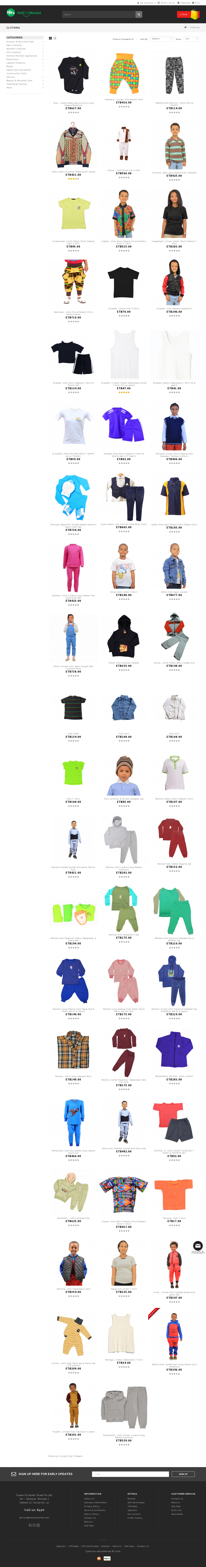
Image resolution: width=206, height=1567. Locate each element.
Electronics (12, 59)
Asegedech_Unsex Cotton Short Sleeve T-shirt (174, 242)
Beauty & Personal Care (19, 80)
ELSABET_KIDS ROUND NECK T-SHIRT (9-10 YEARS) (73, 455)
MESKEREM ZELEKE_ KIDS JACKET (174, 1076)
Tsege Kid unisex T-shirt (124, 1289)
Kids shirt (124, 733)
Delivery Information (95, 1502)
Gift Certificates (136, 1502)
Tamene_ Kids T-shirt (174, 1218)
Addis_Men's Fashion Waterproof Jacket (73, 172)
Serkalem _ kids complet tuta (73, 1218)
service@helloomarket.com (34, 1517)
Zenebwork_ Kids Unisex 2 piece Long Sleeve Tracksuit (124, 1436)
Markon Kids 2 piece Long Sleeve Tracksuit (124, 868)
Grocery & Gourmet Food (20, 41)
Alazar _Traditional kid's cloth (123, 170)
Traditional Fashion (16, 84)
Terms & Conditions (94, 1510)
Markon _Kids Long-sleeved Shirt (73, 1076)
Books (9, 66)
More (9, 87)
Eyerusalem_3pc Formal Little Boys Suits (124, 524)
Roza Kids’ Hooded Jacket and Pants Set (124, 1148)
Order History (135, 1518)
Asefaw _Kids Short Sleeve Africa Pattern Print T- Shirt (123, 242)
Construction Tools (16, 73)
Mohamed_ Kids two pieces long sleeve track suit (73, 1151)
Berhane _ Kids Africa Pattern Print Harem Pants (73, 313)
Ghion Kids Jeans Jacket (174, 592)
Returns (88, 1522)
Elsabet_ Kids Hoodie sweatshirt (174, 308)
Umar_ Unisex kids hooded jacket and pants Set (174, 1293)
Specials (132, 1510)
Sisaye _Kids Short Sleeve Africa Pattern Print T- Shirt (124, 1222)
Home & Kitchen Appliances (21, 56)
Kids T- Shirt (73, 799)
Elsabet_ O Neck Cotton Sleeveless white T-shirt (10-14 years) (123, 384)
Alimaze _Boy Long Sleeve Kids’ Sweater (174, 173)
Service (10, 77)
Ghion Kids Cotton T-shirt (123, 592)
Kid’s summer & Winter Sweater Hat (124, 799)
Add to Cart (73, 98)
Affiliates (132, 1506)
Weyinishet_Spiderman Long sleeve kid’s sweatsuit (174, 1365)
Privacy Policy (92, 1506)
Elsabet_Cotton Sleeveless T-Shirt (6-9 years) (174, 384)
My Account (134, 1514)
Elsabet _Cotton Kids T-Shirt (124, 308)
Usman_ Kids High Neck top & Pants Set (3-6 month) (73, 1364)
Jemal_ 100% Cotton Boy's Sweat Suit (174, 663)
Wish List (176, 1510)
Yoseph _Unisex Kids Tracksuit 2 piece (73, 1432)
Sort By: (144, 39)
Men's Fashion (14, 45)
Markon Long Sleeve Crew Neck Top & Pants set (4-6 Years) (73, 1010)
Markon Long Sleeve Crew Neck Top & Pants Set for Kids (124, 1010)
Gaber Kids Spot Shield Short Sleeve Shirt (174, 524)
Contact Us (90, 1518)
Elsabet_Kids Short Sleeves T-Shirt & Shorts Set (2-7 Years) (124, 455)
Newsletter (177, 1514)
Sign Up (183, 1474)
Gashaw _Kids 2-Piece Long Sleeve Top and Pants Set (73, 596)
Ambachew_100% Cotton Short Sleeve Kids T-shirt (73, 242)
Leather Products (15, 63)
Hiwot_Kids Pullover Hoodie (124, 663)
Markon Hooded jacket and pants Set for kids (73, 868)
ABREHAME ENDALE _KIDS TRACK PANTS (174, 104)
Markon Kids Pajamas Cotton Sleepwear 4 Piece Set (73, 939)
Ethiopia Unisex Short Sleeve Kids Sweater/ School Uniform (174, 455)
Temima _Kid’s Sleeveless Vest (73, 1289)
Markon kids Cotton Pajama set (174, 864)
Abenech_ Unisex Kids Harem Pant (124, 99)
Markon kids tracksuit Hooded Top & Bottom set (174, 939)
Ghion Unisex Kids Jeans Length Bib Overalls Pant (73, 667)
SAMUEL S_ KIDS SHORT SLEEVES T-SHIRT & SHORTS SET (174, 1151)
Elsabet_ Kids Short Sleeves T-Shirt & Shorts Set (73, 384)
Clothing (195, 27)
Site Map (89, 1525)
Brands (132, 1498)
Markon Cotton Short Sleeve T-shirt (174, 799)
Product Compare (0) (123, 39)
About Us (89, 1498)
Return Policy (91, 1514)
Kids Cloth (73, 733)
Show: (177, 39)
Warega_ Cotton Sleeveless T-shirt (124, 1360)
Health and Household (18, 70)
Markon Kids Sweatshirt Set (124, 934)
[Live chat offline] (198, 1247)
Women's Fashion (16, 49)
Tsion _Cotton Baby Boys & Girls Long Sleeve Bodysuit (73, 104)
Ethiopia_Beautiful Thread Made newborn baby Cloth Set (73, 525)
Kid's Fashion (13, 52)
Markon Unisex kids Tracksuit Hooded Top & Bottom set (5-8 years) (174, 1010)
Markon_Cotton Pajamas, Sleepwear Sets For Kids (123, 1081)
